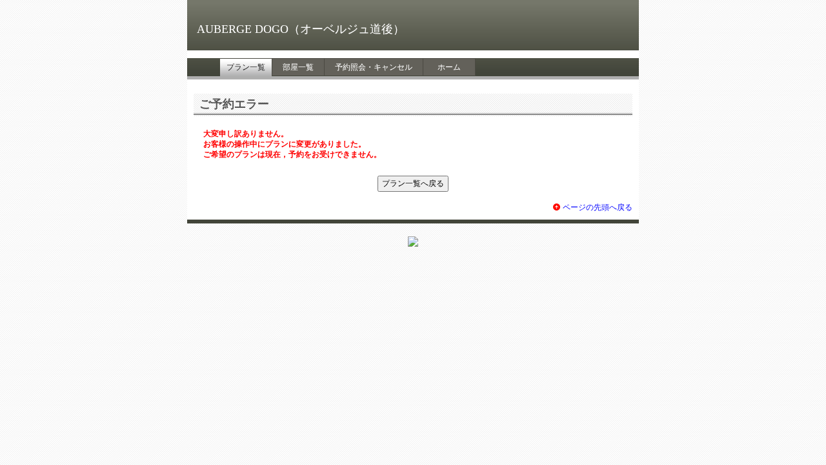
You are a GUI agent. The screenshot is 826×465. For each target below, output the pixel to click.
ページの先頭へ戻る (597, 207)
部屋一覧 (298, 67)
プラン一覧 (246, 67)
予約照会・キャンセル (373, 67)
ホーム (449, 67)
